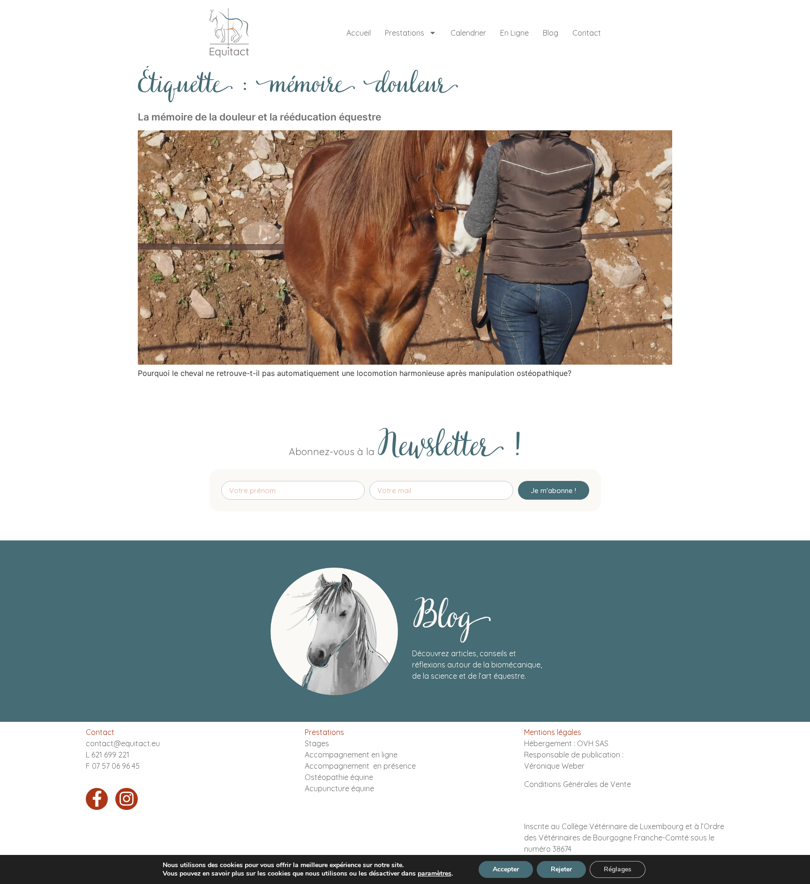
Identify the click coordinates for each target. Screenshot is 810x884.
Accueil (358, 32)
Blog (550, 32)
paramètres (434, 873)
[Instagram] (126, 799)
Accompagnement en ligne (351, 754)
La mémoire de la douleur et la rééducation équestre (259, 117)
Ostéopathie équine (339, 777)
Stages (317, 743)
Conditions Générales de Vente (577, 784)
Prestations (404, 32)
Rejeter (561, 869)
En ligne (514, 32)
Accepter (506, 869)
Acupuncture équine (339, 788)
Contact (586, 32)
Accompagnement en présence (360, 766)
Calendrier (468, 32)
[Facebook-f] (97, 799)
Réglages (617, 869)
